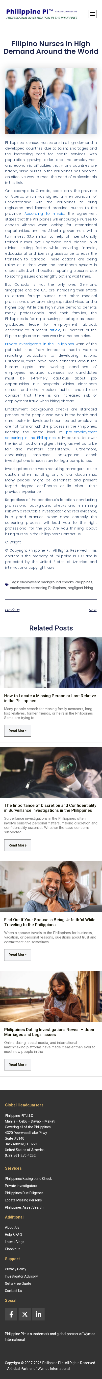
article (55, 330)
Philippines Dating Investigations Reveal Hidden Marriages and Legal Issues (49, 1032)
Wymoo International (54, 1369)
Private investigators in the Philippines (39, 344)
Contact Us (13, 1291)
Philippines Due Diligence (24, 1193)
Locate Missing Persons (23, 1200)
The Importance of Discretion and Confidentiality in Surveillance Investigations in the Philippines (50, 808)
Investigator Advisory (21, 1276)
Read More (17, 731)
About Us (12, 1227)
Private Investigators (21, 1186)
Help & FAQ (13, 1235)
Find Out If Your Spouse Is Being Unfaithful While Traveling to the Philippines (50, 922)
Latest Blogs (14, 1242)
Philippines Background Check (28, 1179)
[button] (92, 14)
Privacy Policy (15, 1269)
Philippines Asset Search (24, 1207)
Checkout (12, 1249)
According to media (44, 213)
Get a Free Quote (18, 1283)
